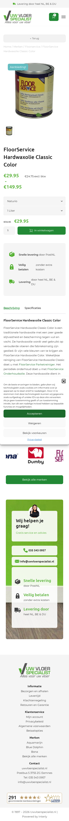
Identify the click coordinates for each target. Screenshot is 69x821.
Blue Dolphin (34, 747)
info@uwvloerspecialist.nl (34, 782)
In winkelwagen (44, 230)
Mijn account (34, 717)
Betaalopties (34, 730)
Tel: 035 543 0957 (34, 777)
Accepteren (34, 413)
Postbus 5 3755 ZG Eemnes (34, 773)
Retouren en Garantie (34, 705)
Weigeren (34, 423)
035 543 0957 (37, 550)
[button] (63, 381)
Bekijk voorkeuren (35, 433)
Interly (43, 816)
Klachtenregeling (34, 700)
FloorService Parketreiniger (37, 364)
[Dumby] (35, 456)
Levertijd (34, 695)
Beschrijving (12, 308)
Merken (18, 46)
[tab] (12, 308)
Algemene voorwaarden (34, 726)
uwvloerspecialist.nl (34, 768)
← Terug (34, 38)
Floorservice (32, 46)
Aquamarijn (34, 742)
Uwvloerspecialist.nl (43, 812)
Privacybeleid (34, 439)
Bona (34, 751)
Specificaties (33, 308)
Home (7, 46)
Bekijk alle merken (34, 479)
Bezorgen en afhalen (34, 691)
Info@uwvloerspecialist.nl (36, 561)
